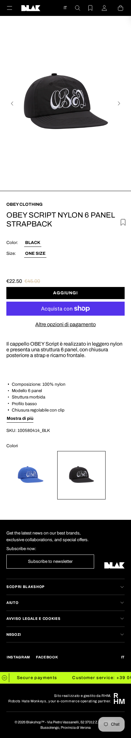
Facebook (47, 657)
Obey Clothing (24, 204)
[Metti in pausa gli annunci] (4, 677)
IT (65, 8)
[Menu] (13, 8)
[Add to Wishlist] (120, 221)
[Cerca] (74, 8)
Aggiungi (65, 292)
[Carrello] (117, 8)
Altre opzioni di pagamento (65, 324)
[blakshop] (30, 8)
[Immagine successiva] (119, 103)
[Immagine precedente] (12, 103)
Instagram (18, 657)
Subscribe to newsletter (50, 561)
